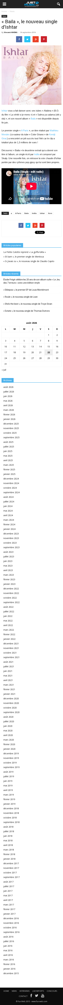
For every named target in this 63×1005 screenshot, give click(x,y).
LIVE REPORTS (38, 991)
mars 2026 (8, 409)
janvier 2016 (9, 968)
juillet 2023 (8, 556)
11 (14, 346)
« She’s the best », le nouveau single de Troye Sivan (27, 304)
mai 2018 (8, 840)
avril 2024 (8, 515)
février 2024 (9, 524)
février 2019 (9, 799)
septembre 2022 (11, 602)
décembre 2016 (11, 918)
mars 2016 (8, 959)
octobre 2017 (10, 872)
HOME (6, 991)
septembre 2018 (11, 822)
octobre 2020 (10, 707)
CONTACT (23, 996)
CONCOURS (52, 991)
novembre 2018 (11, 813)
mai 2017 (8, 895)
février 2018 (9, 854)
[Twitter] (36, 996)
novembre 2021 (11, 648)
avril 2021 (8, 680)
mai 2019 (8, 785)
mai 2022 (8, 620)
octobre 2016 (10, 927)
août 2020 (8, 716)
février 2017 (9, 909)
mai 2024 (8, 510)
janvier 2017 (9, 913)
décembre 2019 (11, 753)
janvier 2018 (9, 858)
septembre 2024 (11, 492)
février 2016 (9, 964)
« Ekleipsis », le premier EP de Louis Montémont (26, 290)
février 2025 (9, 469)
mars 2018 (8, 849)
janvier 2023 (9, 584)
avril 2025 (8, 460)
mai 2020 (8, 730)
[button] (58, 4)
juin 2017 (7, 890)
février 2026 (9, 414)
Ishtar (4, 110)
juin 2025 (7, 451)
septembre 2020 (11, 712)
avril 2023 (8, 570)
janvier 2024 (9, 529)
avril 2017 (8, 900)
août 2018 (8, 826)
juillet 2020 (8, 721)
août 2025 (8, 442)
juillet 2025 (8, 446)
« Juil (4, 369)
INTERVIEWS (25, 991)
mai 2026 (8, 400)
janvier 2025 (9, 474)
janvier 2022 (9, 638)
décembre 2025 (11, 423)
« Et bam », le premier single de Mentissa (23, 256)
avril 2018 (8, 845)
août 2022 (8, 606)
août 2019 (8, 771)
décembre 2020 (11, 698)
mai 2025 (8, 455)
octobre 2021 (10, 652)
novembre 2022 (11, 593)
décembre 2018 (11, 808)
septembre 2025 (11, 437)
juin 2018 (7, 835)
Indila (36, 154)
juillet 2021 (8, 666)
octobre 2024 (10, 487)
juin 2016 (7, 945)
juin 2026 (7, 396)
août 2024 (8, 496)
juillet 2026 (8, 391)
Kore (50, 213)
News (4, 16)
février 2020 (9, 744)
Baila (33, 118)
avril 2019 (8, 790)
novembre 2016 (11, 922)
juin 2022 (7, 616)
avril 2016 (8, 955)
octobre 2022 (10, 597)
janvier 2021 (9, 693)
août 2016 (8, 936)
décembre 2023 (11, 533)
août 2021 (8, 661)
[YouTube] (42, 996)
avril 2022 (8, 625)
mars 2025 (8, 464)
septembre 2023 (11, 547)
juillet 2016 (8, 941)
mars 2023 (8, 574)
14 (40, 346)
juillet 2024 (8, 501)
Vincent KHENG (10, 32)
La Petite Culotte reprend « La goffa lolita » (24, 252)
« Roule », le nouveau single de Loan (20, 297)
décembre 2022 (11, 588)
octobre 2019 (10, 762)
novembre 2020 (11, 703)
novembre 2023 (11, 538)
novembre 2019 (11, 758)
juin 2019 (7, 780)
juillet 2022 (8, 611)
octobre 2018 (10, 817)
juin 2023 (7, 561)
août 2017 (8, 881)
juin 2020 (7, 726)
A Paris (24, 130)
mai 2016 (8, 950)
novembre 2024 (11, 483)
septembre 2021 (11, 657)
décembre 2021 (11, 643)
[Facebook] (31, 996)
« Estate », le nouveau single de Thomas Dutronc (26, 311)
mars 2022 (8, 629)
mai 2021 (8, 675)
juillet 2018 (8, 831)
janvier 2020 (9, 748)
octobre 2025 (10, 432)
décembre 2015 (11, 973)
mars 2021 (8, 684)
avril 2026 (8, 405)
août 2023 (8, 551)
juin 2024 (7, 506)
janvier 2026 (9, 419)
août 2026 (8, 387)
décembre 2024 (11, 478)
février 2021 (9, 689)
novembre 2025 (11, 428)
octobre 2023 (10, 542)
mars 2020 (8, 739)
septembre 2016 (11, 932)
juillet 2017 (8, 886)
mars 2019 (8, 794)
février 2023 (9, 579)
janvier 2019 (9, 803)
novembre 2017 (11, 868)
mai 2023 (8, 565)
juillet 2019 (8, 776)
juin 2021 (7, 671)
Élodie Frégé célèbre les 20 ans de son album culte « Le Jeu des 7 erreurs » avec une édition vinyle (31, 281)
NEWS (14, 991)
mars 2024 (8, 519)
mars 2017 (8, 904)
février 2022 (9, 634)
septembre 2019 (11, 767)
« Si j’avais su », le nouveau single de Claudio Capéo (28, 261)
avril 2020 (8, 735)
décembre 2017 (11, 863)
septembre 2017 (11, 877)
